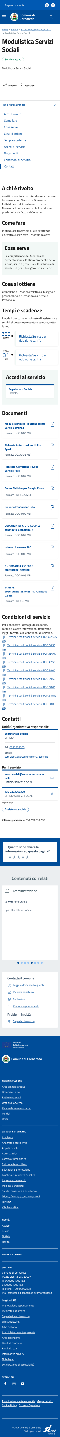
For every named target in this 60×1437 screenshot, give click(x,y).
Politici (6, 1113)
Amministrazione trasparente (18, 1332)
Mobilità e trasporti (13, 1186)
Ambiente (7, 1137)
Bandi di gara (9, 1348)
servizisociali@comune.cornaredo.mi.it (26, 757)
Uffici (5, 1119)
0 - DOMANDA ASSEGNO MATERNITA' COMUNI (19, 568)
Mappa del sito (45, 1401)
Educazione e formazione (16, 1170)
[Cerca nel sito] (51, 17)
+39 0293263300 (15, 792)
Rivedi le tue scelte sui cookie (18, 1401)
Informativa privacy (13, 1354)
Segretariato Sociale (20, 389)
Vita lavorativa (10, 1207)
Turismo (6, 1202)
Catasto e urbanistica (14, 1159)
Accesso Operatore (29, 1405)
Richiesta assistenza (13, 1311)
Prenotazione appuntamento (18, 1305)
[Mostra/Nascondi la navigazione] (4, 17)
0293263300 (17, 747)
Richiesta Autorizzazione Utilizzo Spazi (23, 447)
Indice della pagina (14, 105)
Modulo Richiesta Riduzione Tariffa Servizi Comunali (25, 426)
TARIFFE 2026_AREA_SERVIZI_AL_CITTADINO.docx (26, 591)
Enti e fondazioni (11, 1097)
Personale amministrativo (16, 1108)
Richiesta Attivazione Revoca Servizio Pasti (21, 469)
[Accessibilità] (47, 5)
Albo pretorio (9, 1327)
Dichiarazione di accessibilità (18, 1364)
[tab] (18, 963)
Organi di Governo (12, 1103)
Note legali (8, 1359)
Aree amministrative (13, 1087)
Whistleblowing (11, 1322)
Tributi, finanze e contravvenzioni (21, 1196)
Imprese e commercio (14, 1180)
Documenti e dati (11, 1092)
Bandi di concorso (12, 1343)
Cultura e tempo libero (14, 1164)
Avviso (6, 1226)
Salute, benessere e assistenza (19, 1191)
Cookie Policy (9, 1405)
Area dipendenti (11, 1338)
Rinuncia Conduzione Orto (20, 507)
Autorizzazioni (10, 1153)
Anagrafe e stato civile (14, 1143)
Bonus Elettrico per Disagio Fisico (24, 488)
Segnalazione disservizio (16, 1316)
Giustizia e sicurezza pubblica (18, 1175)
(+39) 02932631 (22, 1289)
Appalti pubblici (10, 1148)
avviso (5, 1231)
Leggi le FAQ (9, 1300)
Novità (6, 1242)
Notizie (6, 1236)
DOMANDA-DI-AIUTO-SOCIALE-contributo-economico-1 (23, 528)
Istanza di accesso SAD (19, 547)
